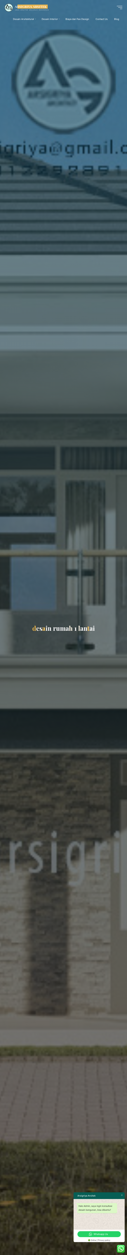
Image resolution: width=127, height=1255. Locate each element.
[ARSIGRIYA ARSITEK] (9, 7)
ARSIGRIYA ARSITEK (31, 7)
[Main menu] (119, 7)
